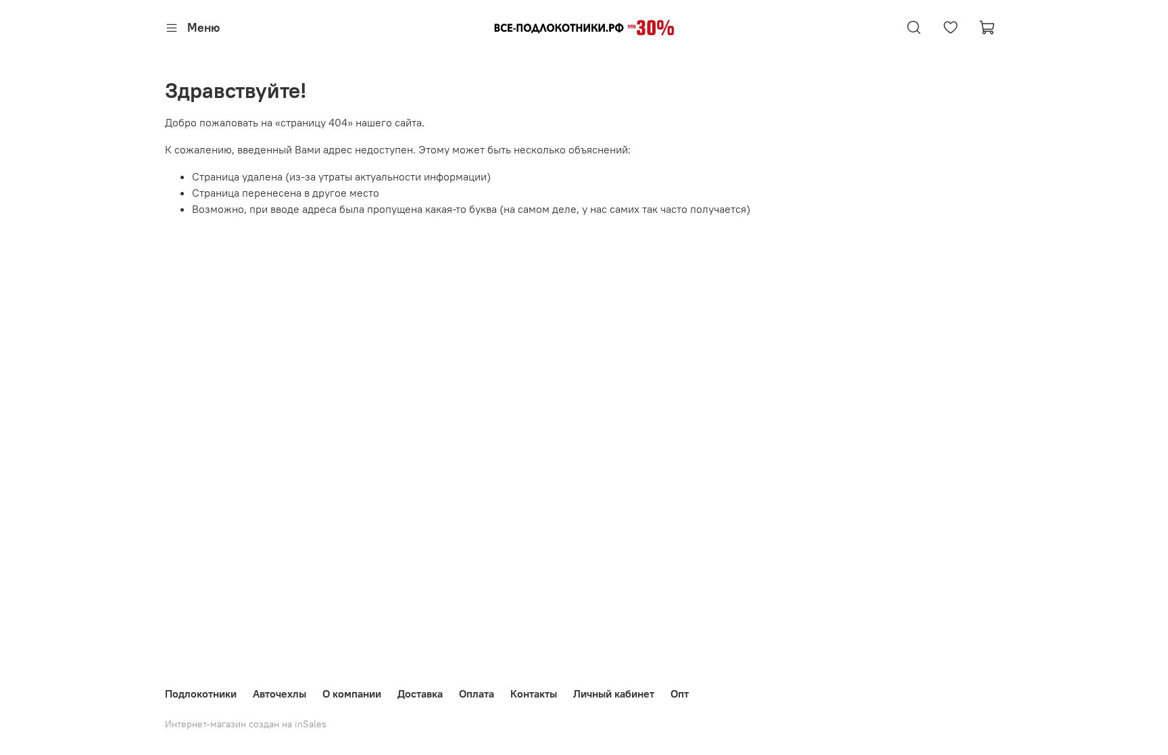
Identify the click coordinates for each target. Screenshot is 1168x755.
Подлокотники (201, 693)
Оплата (476, 693)
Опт (680, 693)
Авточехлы (279, 693)
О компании (351, 693)
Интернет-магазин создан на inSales (245, 724)
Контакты (533, 693)
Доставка (420, 693)
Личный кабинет (613, 693)
